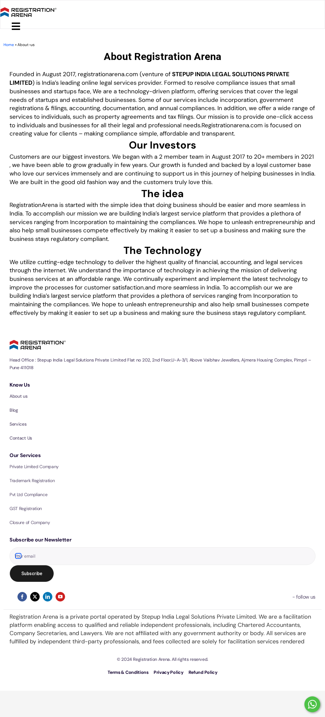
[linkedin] (47, 596)
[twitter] (35, 596)
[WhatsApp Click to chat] (312, 704)
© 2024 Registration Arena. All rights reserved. (162, 659)
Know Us (20, 385)
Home (8, 44)
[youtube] (60, 596)
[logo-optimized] (28, 6)
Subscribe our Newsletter (40, 539)
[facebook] (22, 596)
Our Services (25, 455)
